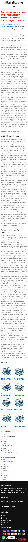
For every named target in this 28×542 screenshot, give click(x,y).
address (6, 317)
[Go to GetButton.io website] (3, 540)
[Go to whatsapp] (3, 537)
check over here (13, 51)
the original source (20, 283)
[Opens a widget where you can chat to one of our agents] (22, 539)
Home (2, 24)
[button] (14, 7)
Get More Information (14, 339)
